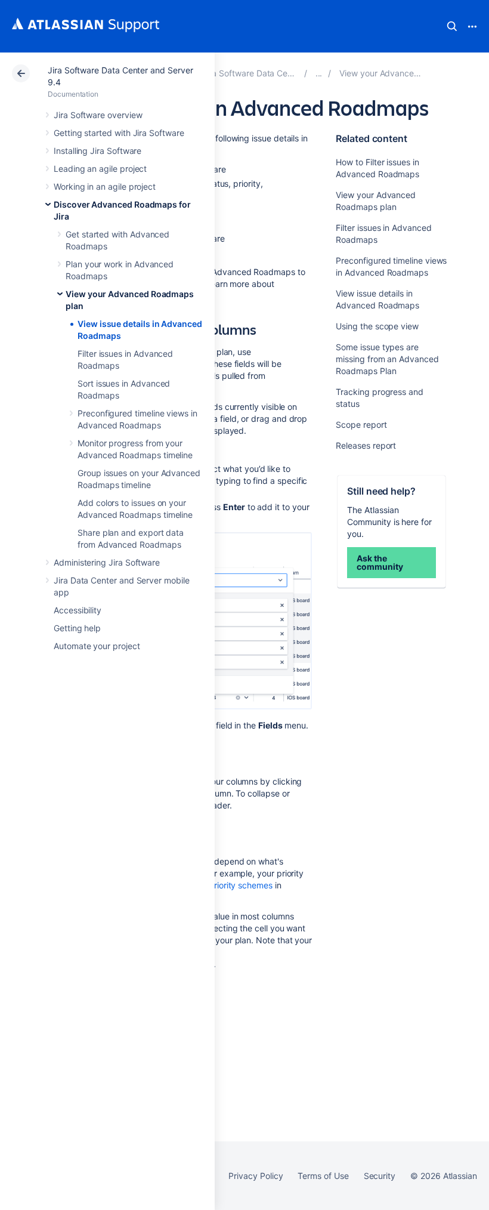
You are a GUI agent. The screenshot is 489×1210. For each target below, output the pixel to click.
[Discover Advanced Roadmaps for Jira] (319, 73)
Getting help (77, 628)
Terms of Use (323, 1176)
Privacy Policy (255, 1176)
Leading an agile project (100, 168)
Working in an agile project (105, 186)
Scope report (361, 424)
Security (379, 1176)
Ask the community (380, 562)
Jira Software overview (98, 115)
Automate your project (97, 646)
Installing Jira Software (97, 151)
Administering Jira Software (107, 562)
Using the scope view (377, 326)
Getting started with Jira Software (119, 133)
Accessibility (77, 610)
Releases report (366, 445)
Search (452, 26)
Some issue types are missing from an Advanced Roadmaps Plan (387, 359)
